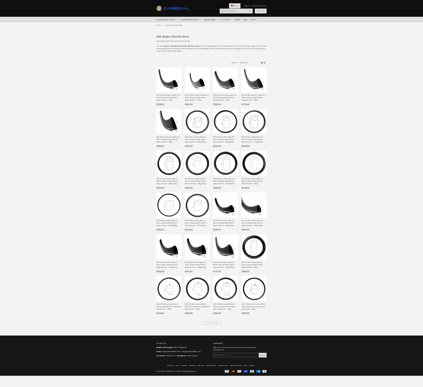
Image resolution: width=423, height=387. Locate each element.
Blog (245, 365)
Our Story (170, 365)
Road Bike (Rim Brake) (190, 20)
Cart (262, 11)
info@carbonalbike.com (171, 351)
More (253, 20)
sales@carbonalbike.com (191, 351)
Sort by (234, 63)
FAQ (177, 365)
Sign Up (262, 355)
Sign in (246, 6)
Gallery (251, 365)
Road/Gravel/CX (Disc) (166, 20)
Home (158, 25)
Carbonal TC (170, 356)
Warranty (201, 365)
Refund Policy (211, 365)
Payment (184, 365)
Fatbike (237, 20)
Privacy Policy (223, 365)
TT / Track (225, 20)
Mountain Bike (210, 20)
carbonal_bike (192, 356)
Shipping (192, 365)
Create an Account (259, 6)
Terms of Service (236, 365)
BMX (245, 20)
